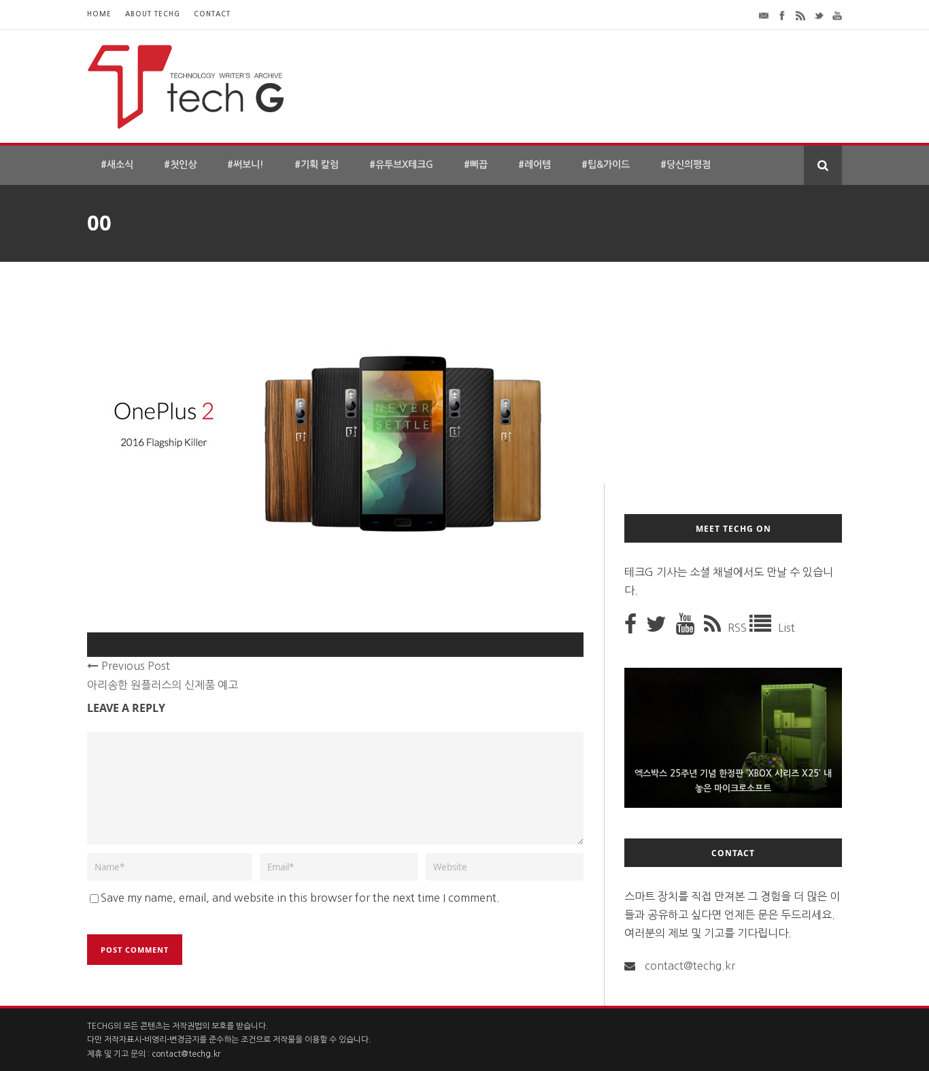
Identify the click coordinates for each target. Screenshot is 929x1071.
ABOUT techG (152, 14)
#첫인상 (180, 164)
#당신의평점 (685, 164)
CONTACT (212, 14)
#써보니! (245, 164)
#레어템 (534, 164)
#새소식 (117, 164)
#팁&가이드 (605, 164)
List (786, 627)
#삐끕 (476, 164)
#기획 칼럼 (316, 164)
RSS (738, 627)
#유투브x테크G (401, 164)
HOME (99, 14)
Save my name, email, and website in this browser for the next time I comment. (300, 897)
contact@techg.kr (690, 965)
